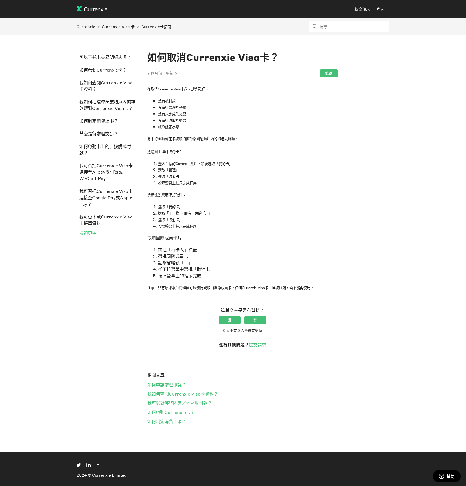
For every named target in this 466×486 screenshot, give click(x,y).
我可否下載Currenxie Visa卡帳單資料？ (106, 220)
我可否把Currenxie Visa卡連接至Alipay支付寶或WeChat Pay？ (106, 172)
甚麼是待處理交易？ (98, 133)
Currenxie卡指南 (156, 26)
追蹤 (328, 73)
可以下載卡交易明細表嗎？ (105, 57)
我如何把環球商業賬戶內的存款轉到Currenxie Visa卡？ (107, 105)
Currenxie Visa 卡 (118, 26)
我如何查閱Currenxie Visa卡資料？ (106, 86)
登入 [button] (380, 8)
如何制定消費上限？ (98, 121)
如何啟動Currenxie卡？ (102, 70)
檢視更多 (88, 233)
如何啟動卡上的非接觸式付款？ (105, 149)
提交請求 (362, 8)
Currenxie (86, 26)
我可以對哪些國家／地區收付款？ (179, 403)
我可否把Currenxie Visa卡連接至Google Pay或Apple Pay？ (106, 197)
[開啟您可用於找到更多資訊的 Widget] (447, 476)
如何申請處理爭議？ (166, 384)
